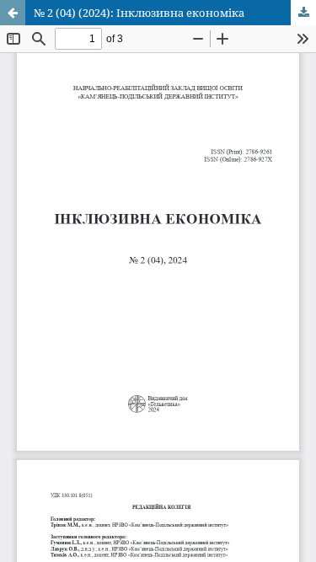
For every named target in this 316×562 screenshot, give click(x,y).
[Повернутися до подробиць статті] (12, 12)
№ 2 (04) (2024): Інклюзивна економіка (139, 12)
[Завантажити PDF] (303, 12)
